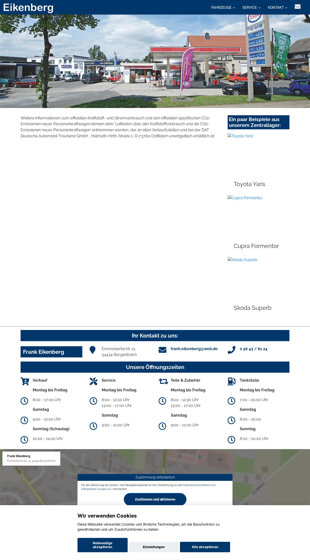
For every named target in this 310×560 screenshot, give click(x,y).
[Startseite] (28, 8)
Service (249, 7)
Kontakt (276, 7)
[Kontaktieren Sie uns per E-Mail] (298, 6)
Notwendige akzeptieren (102, 545)
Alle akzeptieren (205, 547)
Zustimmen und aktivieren (155, 499)
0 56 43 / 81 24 (253, 348)
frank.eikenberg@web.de (194, 348)
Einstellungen (154, 547)
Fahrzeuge (221, 7)
